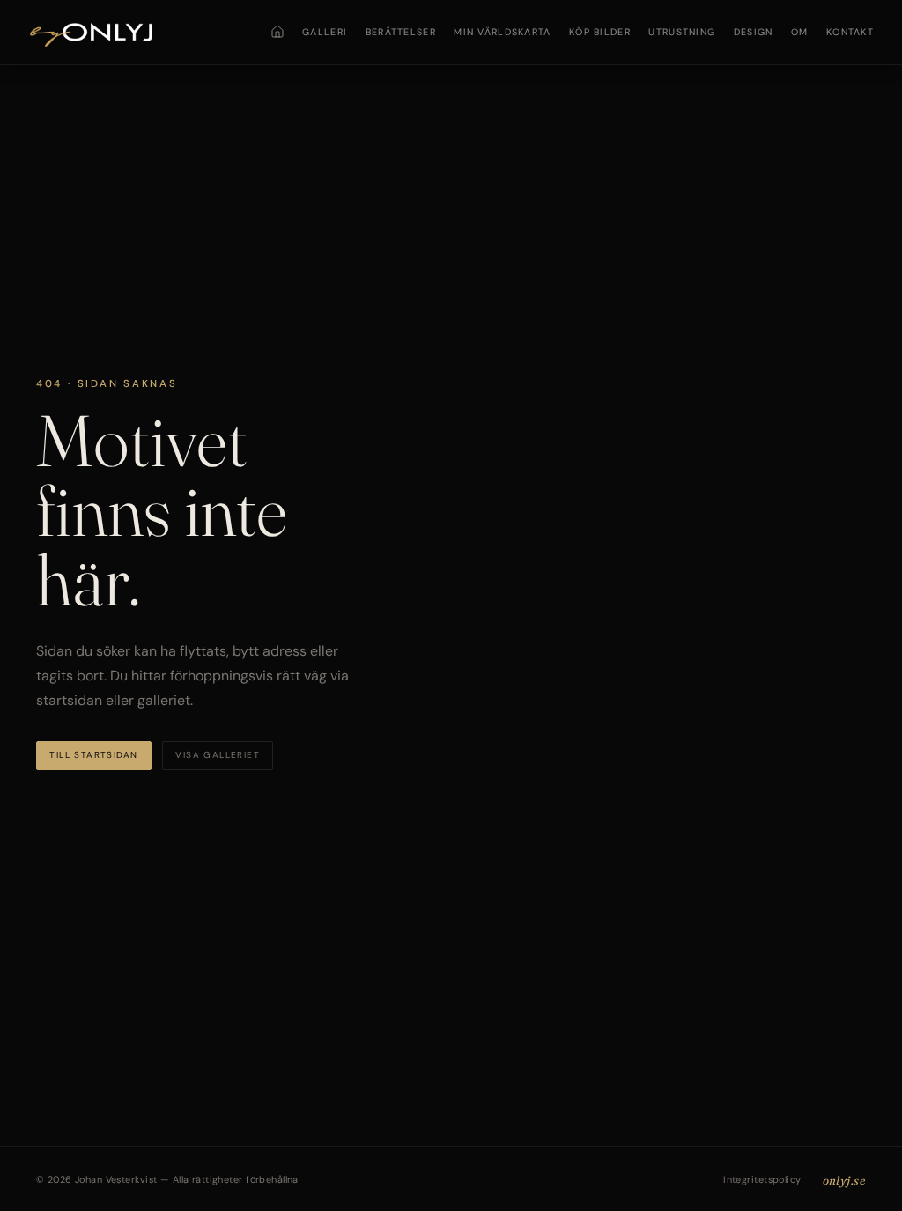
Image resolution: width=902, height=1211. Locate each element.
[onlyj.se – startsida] (91, 32)
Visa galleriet (217, 755)
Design (753, 32)
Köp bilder (600, 32)
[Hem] (277, 32)
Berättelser (401, 32)
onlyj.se (844, 1180)
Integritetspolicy (762, 1179)
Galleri (324, 32)
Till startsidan (93, 755)
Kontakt (850, 32)
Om (800, 32)
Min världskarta (502, 32)
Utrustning (681, 32)
